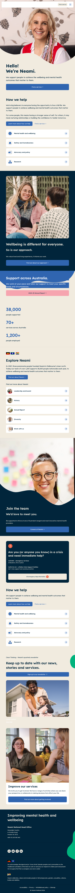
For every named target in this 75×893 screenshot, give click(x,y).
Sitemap (52, 887)
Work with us (19, 429)
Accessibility (23, 887)
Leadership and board (22, 391)
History (17, 400)
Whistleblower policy (42, 887)
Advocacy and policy (22, 152)
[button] (70, 4)
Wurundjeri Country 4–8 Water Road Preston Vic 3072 (13, 832)
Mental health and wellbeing (24, 133)
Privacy (31, 887)
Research (17, 162)
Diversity (17, 419)
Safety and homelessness (23, 143)
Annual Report (19, 410)
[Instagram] (9, 851)
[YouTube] (13, 851)
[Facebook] (17, 851)
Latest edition (11, 719)
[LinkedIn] (21, 851)
